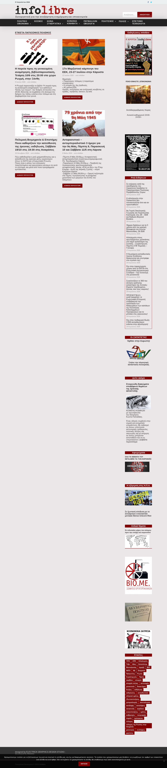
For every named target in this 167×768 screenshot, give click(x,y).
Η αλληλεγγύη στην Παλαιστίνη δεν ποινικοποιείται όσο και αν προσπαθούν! (137, 201)
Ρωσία (139, 674)
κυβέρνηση (130, 715)
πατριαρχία (141, 715)
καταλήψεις (140, 705)
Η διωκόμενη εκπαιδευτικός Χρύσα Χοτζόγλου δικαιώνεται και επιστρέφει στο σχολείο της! (138, 257)
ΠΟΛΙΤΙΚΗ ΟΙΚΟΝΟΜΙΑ (23, 22)
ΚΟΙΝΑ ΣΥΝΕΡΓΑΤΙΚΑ (54, 22)
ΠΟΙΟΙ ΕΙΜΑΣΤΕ (132, 81)
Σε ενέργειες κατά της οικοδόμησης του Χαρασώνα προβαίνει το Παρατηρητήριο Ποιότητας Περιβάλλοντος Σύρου (137, 188)
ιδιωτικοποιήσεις (132, 699)
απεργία (138, 680)
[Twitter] (151, 2)
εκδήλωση (138, 690)
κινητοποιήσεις (132, 712)
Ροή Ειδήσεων (138, 178)
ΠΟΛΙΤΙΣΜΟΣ (107, 21)
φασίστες (129, 733)
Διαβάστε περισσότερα (136, 441)
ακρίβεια (129, 680)
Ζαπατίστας (142, 664)
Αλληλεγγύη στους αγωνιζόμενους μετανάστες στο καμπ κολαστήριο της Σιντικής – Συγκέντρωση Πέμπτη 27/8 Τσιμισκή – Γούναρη (138, 242)
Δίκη (134, 664)
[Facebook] (148, 2)
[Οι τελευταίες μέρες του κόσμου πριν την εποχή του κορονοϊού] (137, 547)
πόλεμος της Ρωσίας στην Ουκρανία (136, 726)
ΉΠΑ (128, 661)
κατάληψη (130, 705)
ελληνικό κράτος (132, 696)
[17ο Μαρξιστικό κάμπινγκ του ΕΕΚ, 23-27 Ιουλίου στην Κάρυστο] (83, 53)
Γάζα (128, 664)
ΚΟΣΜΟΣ (38, 21)
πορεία (129, 718)
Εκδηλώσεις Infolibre (138, 32)
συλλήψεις (141, 730)
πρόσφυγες (138, 718)
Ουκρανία (141, 670)
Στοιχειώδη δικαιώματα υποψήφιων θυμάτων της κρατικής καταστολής (137, 387)
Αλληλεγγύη (142, 661)
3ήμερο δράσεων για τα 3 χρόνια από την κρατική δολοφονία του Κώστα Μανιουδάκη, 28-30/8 (137, 228)
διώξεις (129, 690)
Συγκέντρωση (131, 677)
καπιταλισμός (145, 702)
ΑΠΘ (134, 661)
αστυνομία (145, 683)
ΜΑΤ (148, 667)
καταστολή (130, 709)
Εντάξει (84, 764)
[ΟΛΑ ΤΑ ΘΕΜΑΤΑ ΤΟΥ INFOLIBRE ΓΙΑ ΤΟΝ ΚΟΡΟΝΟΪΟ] (137, 471)
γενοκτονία (130, 686)
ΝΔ (134, 670)
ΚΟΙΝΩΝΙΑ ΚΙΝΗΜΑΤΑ (72, 22)
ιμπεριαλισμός (131, 702)
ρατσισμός (130, 730)
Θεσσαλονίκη (131, 667)
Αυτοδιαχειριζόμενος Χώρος (138, 110)
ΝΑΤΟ (128, 670)
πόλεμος (129, 721)
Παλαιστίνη (130, 674)
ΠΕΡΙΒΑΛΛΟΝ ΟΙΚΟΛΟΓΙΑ (90, 22)
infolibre (33, 82)
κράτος (143, 712)
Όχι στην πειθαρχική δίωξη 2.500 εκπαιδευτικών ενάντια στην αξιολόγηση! (137, 322)
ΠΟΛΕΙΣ (122, 21)
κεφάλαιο (140, 709)
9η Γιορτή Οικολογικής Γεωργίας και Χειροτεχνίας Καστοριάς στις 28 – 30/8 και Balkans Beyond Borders (137, 215)
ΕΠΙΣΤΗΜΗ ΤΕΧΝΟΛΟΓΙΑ (138, 22)
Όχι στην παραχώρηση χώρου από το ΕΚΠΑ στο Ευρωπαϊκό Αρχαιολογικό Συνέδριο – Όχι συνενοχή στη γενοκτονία (137, 270)
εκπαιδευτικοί (143, 693)
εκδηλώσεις (130, 693)
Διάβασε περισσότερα (25, 102)
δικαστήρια (141, 686)
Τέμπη (141, 677)
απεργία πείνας (132, 683)
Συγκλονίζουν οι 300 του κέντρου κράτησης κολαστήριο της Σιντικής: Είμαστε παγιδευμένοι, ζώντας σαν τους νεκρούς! (137, 285)
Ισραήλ (141, 667)
